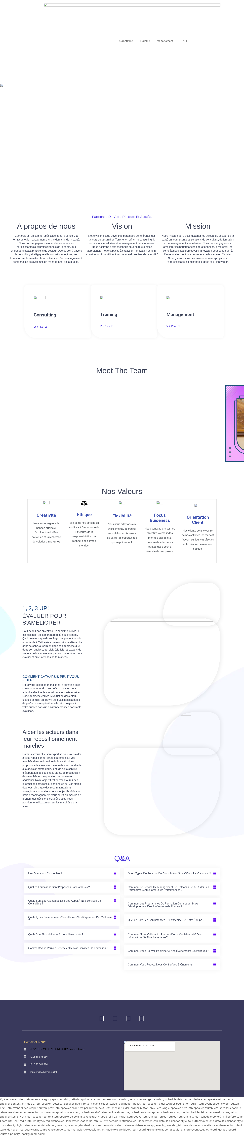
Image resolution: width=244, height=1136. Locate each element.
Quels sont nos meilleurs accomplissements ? (55, 934)
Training (145, 41)
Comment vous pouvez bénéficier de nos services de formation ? (68, 948)
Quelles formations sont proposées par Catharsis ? (59, 887)
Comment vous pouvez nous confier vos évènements (160, 964)
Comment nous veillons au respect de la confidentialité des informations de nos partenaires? (165, 936)
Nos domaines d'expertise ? (45, 873)
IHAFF (184, 41)
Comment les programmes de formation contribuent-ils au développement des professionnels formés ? (163, 905)
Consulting (126, 41)
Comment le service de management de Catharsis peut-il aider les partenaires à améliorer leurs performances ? (168, 888)
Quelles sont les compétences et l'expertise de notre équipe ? (166, 920)
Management (165, 41)
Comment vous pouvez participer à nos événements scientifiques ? (168, 951)
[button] (122, 464)
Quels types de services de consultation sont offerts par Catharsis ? (169, 873)
